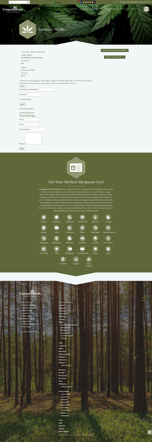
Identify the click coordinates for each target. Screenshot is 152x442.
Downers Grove (66, 336)
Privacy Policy (26, 321)
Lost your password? (26, 109)
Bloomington (65, 328)
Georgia (61, 319)
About (107, 9)
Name (21, 119)
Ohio (60, 381)
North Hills (65, 402)
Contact (133, 9)
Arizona (61, 305)
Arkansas (62, 308)
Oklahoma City (66, 387)
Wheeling (64, 330)
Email (21, 124)
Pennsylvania (64, 391)
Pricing (116, 2)
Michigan (62, 357)
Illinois (61, 322)
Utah (60, 423)
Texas (61, 420)
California (62, 311)
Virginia (61, 429)
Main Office (25, 302)
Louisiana (62, 346)
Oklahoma (62, 384)
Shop (66, 9)
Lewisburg (65, 408)
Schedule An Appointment (114, 50)
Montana (62, 370)
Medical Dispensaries (28, 58)
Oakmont (64, 399)
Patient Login (26, 316)
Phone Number (24, 129)
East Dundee (65, 333)
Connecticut (63, 314)
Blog (127, 9)
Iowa (60, 343)
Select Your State (114, 57)
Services (73, 9)
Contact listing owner (26, 113)
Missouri (39, 58)
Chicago (64, 338)
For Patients (117, 9)
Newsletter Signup (27, 319)
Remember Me (25, 99)
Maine (61, 349)
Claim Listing (25, 52)
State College (66, 394)
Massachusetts (64, 354)
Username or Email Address (28, 89)
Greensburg (65, 410)
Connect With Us (28, 331)
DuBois (63, 413)
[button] (149, 432)
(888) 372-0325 (26, 311)
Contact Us (25, 313)
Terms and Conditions (28, 324)
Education (84, 9)
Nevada (62, 373)
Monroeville (65, 405)
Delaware (62, 317)
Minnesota (63, 360)
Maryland (62, 351)
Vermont (62, 426)
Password (22, 94)
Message (22, 144)
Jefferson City (66, 365)
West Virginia (64, 431)
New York (62, 378)
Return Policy (26, 327)
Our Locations (65, 302)
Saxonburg (65, 397)
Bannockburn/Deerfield (69, 325)
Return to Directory (38, 52)
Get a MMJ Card (97, 9)
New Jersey (63, 376)
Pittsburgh (65, 416)
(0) (140, 9)
